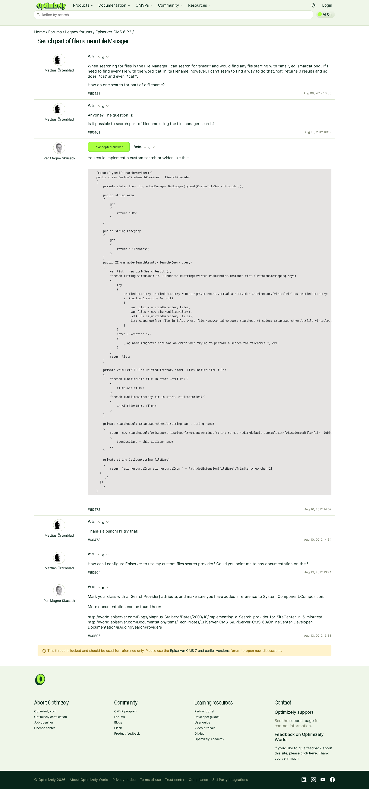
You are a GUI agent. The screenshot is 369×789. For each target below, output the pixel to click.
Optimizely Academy (209, 739)
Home (39, 32)
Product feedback (127, 733)
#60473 (94, 540)
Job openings (44, 722)
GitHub (200, 733)
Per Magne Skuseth (59, 158)
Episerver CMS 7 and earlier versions (200, 650)
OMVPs (144, 5)
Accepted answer (109, 146)
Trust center (174, 779)
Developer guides (207, 717)
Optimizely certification (50, 717)
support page (301, 720)
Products (83, 5)
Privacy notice (124, 779)
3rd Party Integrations (230, 779)
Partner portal (204, 711)
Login (327, 5)
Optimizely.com (45, 711)
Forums (55, 32)
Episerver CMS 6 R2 (113, 32)
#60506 (94, 636)
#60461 (94, 132)
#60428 (94, 93)
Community (170, 5)
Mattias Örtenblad (59, 70)
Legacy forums (78, 32)
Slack (118, 728)
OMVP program (125, 711)
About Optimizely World (89, 779)
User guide (202, 722)
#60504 (94, 572)
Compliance (198, 779)
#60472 (94, 509)
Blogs (118, 722)
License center (44, 728)
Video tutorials (205, 728)
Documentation (114, 5)
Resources (199, 5)
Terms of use (150, 779)
